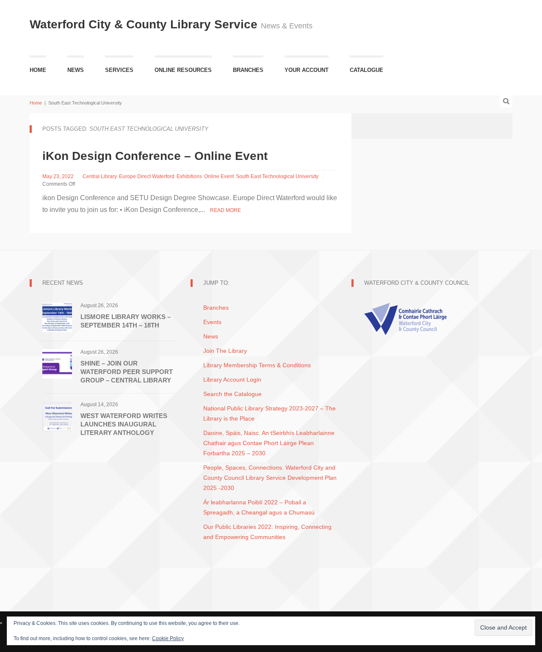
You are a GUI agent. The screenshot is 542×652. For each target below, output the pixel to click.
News (75, 70)
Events (212, 322)
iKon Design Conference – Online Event (155, 155)
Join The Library (225, 350)
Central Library (100, 176)
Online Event (219, 176)
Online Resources (183, 70)
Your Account (307, 70)
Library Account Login (232, 379)
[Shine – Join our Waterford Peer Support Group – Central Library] (57, 363)
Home (38, 70)
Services (119, 70)
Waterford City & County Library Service (145, 24)
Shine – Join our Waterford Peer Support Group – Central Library (126, 372)
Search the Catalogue (232, 394)
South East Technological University (277, 176)
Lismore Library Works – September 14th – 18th (125, 321)
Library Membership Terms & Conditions (257, 365)
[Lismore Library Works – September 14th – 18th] (57, 316)
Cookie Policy (168, 638)
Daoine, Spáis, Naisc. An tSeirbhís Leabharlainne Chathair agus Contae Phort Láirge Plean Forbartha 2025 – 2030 (269, 443)
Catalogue (366, 70)
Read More (225, 210)
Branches (248, 70)
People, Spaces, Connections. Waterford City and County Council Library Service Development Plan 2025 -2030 (270, 477)
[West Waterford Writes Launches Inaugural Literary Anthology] (57, 415)
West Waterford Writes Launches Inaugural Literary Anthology (123, 424)
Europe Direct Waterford (146, 176)
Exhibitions (189, 176)
